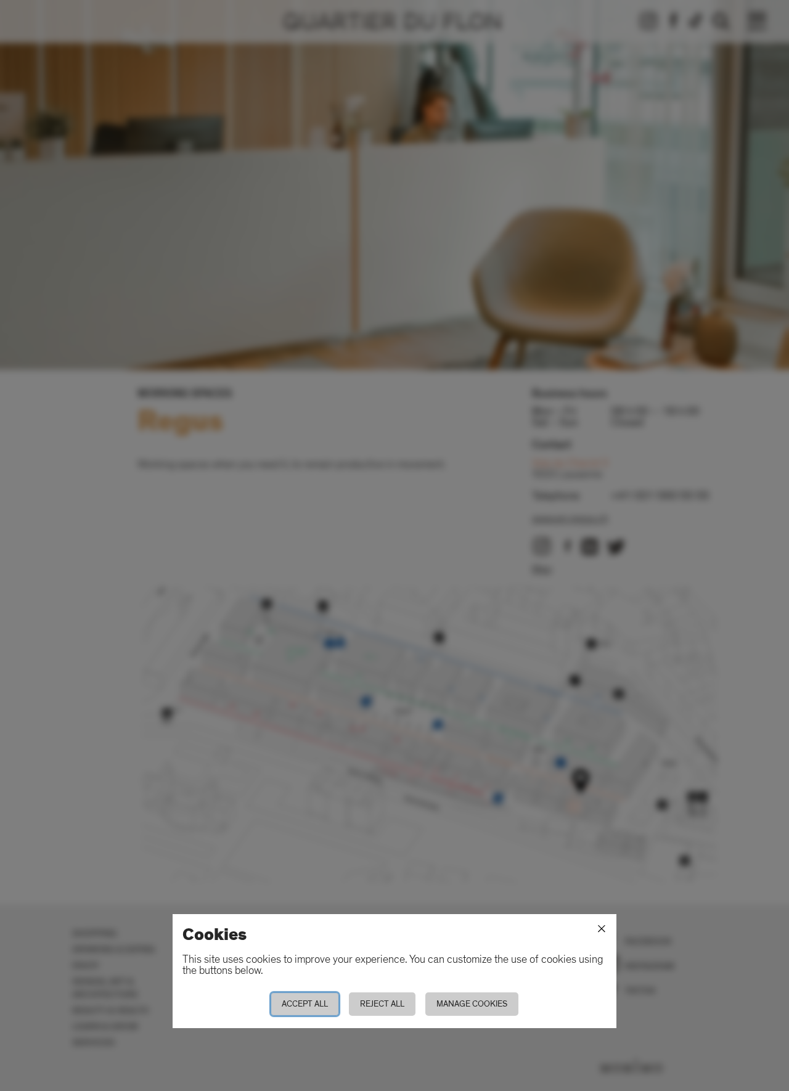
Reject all (382, 1004)
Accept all (305, 1004)
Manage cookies (471, 1004)
